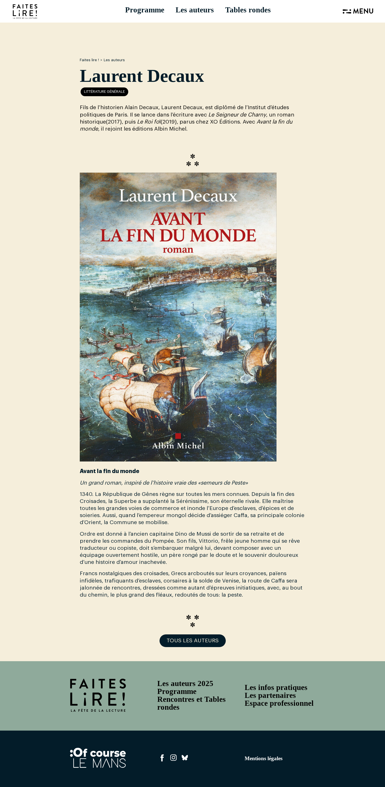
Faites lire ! (89, 60)
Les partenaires (270, 695)
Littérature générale (104, 91)
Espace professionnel (279, 703)
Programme (144, 10)
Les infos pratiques (276, 687)
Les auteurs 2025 (185, 683)
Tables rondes (248, 10)
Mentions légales (263, 758)
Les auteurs (195, 10)
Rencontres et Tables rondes (191, 703)
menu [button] (362, 12)
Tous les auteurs (193, 640)
